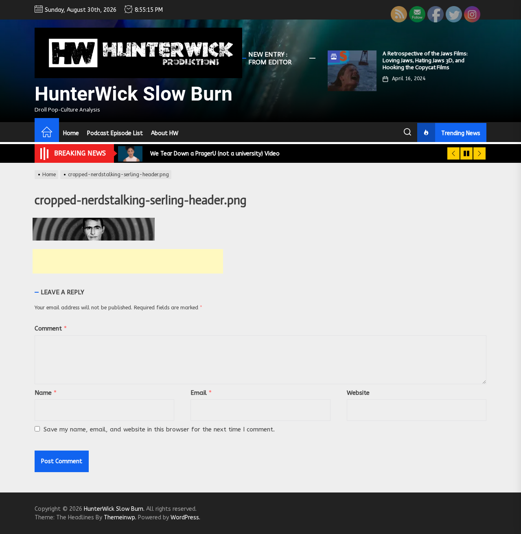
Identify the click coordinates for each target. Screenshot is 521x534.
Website (358, 392)
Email (201, 392)
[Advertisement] (128, 261)
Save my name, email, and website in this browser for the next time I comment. (159, 429)
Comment (51, 328)
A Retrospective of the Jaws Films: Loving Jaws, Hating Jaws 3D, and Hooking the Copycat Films (425, 60)
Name (46, 392)
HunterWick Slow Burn (133, 93)
